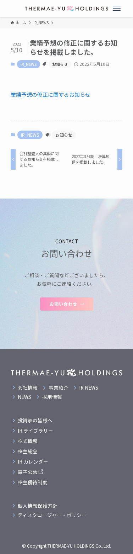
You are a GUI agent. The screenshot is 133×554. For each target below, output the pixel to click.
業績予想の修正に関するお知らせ (50, 94)
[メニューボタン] (116, 8)
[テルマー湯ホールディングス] (66, 8)
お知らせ (60, 64)
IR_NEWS (29, 64)
